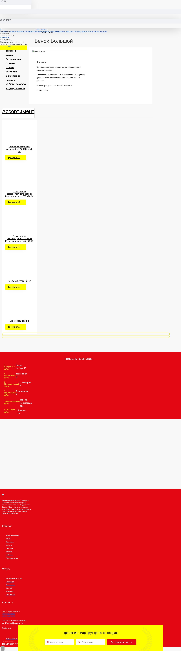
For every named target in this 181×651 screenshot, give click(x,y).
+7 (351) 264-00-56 (16, 84)
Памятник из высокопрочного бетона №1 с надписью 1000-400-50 (19, 238)
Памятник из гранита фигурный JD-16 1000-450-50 (19, 149)
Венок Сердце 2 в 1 (19, 321)
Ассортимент (18, 111)
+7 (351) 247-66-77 (15, 88)
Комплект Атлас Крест (19, 281)
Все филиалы (4, 37)
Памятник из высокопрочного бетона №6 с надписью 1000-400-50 (19, 193)
